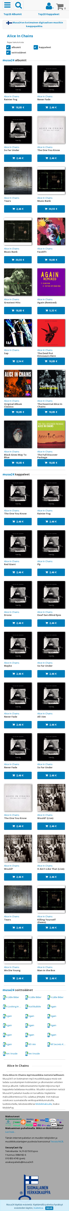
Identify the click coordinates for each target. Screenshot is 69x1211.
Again (53, 1006)
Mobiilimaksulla (44, 1103)
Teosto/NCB (56, 1141)
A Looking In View (14, 1006)
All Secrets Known (59, 1044)
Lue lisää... (10, 1131)
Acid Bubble (34, 1006)
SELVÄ (49, 1208)
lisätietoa (38, 1208)
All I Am (32, 1044)
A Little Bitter (12, 997)
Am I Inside (12, 1053)
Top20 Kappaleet (48, 14)
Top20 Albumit (13, 14)
